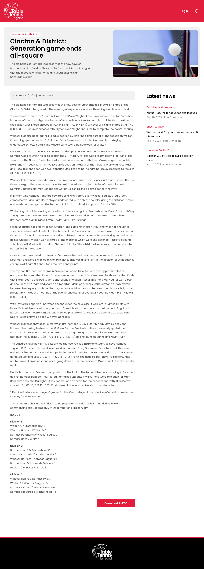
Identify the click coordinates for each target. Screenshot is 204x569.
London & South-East (25, 34)
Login (184, 11)
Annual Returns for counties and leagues (171, 113)
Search (196, 11)
